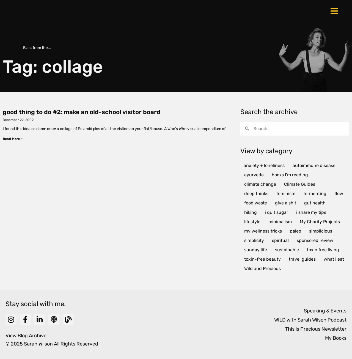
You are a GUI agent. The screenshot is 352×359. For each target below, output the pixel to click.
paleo (295, 231)
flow (338, 193)
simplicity (254, 240)
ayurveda (254, 174)
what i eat (334, 259)
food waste (255, 203)
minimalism (280, 221)
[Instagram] (11, 319)
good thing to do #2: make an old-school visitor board (82, 112)
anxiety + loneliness (264, 165)
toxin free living (323, 249)
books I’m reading (290, 174)
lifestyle (252, 221)
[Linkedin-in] (39, 319)
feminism (285, 193)
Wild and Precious (262, 268)
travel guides (302, 259)
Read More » (13, 139)
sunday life (255, 249)
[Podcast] (53, 319)
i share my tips (311, 212)
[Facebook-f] (25, 319)
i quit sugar (276, 212)
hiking (250, 212)
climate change (260, 184)
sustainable (287, 249)
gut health (315, 203)
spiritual (280, 240)
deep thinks (256, 193)
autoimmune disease (314, 165)
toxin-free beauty (262, 259)
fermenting (314, 193)
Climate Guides (299, 184)
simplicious (320, 231)
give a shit (285, 203)
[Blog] (68, 319)
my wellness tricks (263, 231)
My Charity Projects (320, 221)
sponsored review (315, 240)
